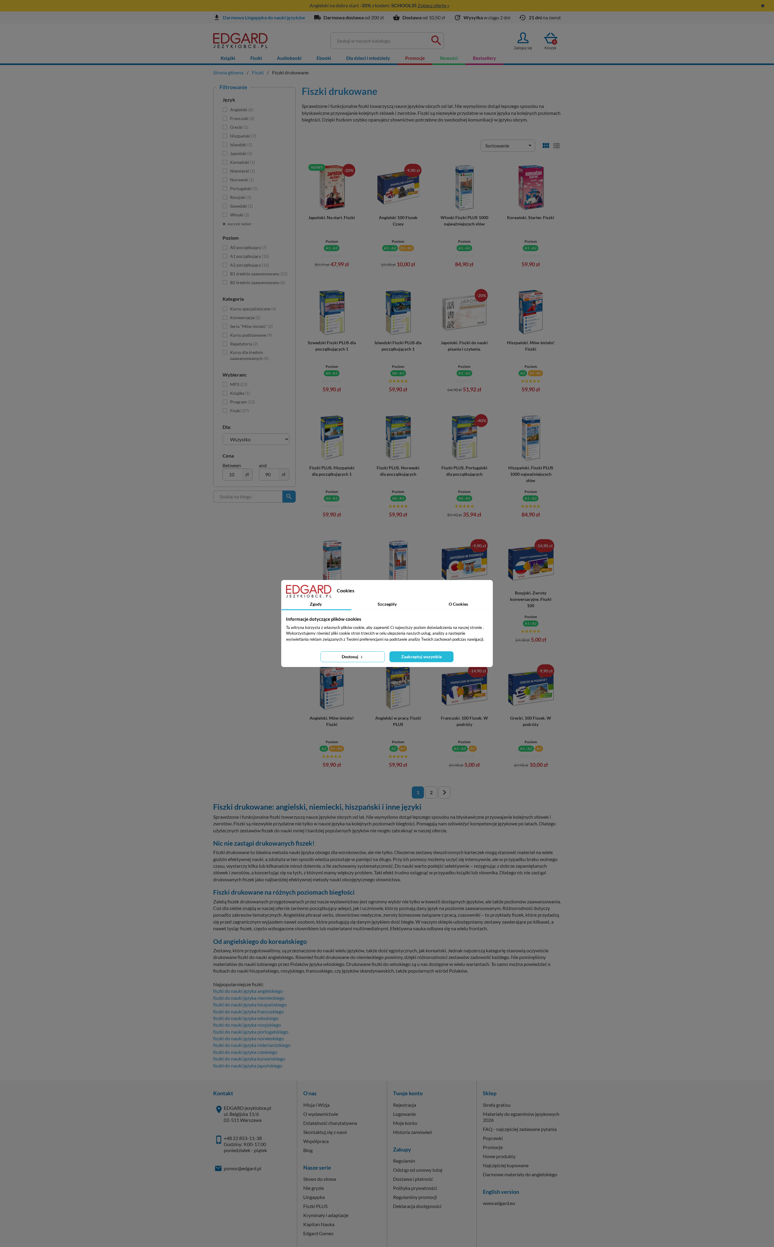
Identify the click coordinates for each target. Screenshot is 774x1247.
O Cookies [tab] (458, 604)
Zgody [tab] (316, 604)
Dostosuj (350, 656)
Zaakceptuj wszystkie (421, 656)
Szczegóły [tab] (387, 604)
